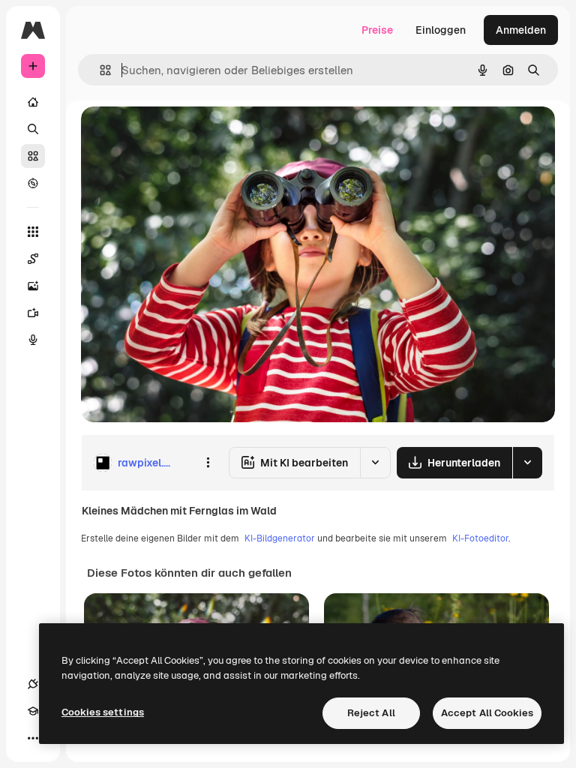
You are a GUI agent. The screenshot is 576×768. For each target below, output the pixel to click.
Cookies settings (103, 712)
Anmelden (521, 30)
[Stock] (33, 156)
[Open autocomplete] (99, 70)
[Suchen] (33, 129)
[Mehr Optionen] (208, 463)
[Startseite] (33, 102)
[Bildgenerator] (33, 286)
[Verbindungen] (33, 684)
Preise (377, 30)
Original (177, 135)
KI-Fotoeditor (480, 538)
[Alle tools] (33, 232)
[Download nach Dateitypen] (527, 462)
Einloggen (441, 30)
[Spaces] (33, 259)
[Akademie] (33, 711)
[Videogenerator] (33, 313)
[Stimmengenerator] (33, 340)
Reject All (371, 712)
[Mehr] (33, 738)
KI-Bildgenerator (279, 538)
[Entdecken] (33, 183)
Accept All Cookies (487, 712)
